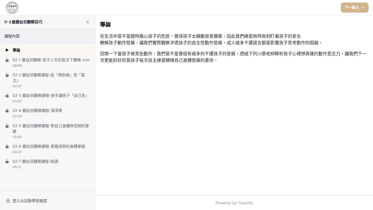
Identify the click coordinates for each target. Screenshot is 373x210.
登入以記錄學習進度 (30, 200)
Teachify (245, 202)
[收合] (87, 22)
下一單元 (352, 7)
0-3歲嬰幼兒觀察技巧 (23, 21)
